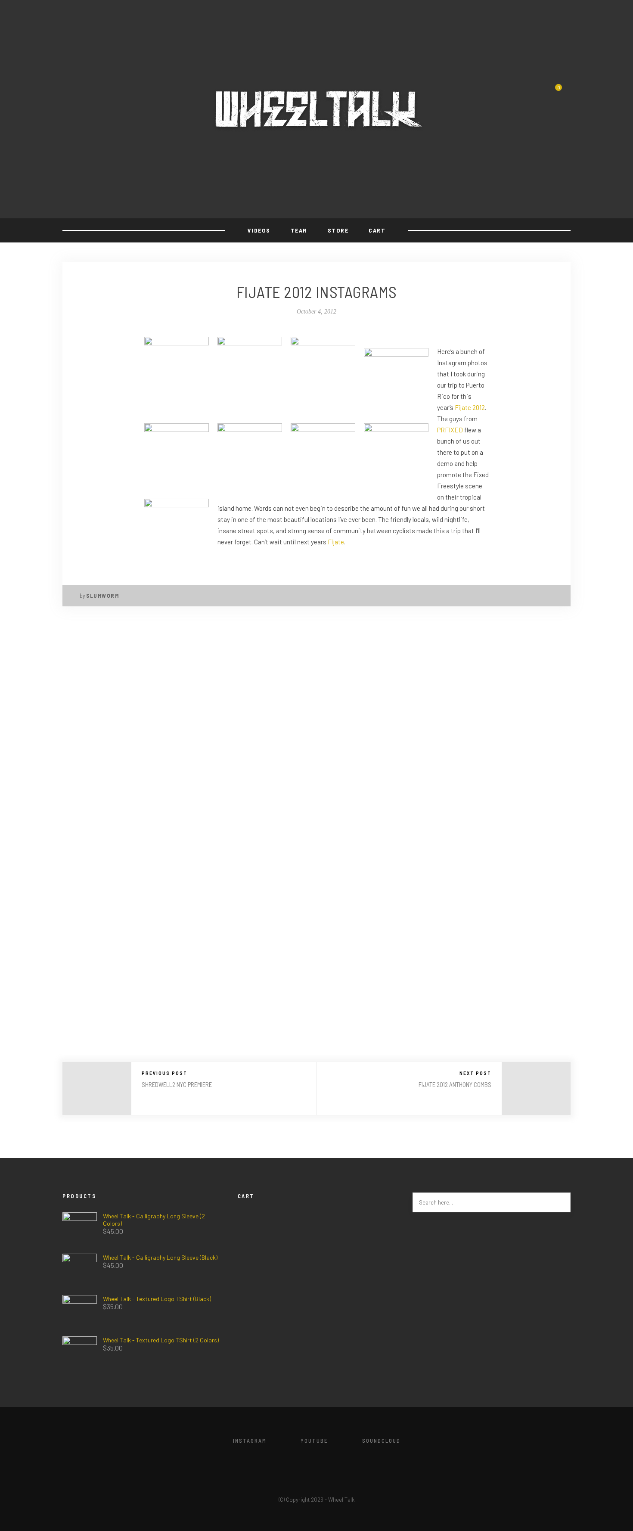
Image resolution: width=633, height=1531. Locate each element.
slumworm (102, 595)
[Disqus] (316, 731)
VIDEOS (259, 230)
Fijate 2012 (470, 407)
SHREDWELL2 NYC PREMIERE (177, 1084)
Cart (377, 230)
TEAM (299, 230)
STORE (338, 230)
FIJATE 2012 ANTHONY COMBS (455, 1084)
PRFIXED (450, 430)
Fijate (336, 542)
